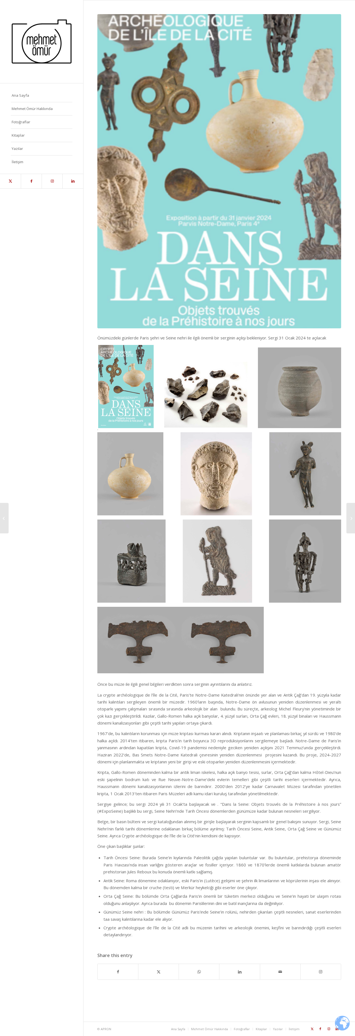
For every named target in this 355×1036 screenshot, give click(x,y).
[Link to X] (10, 181)
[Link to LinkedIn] (72, 181)
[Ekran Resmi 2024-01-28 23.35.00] (219, 171)
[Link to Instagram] (52, 181)
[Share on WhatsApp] (199, 971)
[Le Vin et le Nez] (4, 518)
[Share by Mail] (280, 971)
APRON (106, 1029)
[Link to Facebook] (31, 181)
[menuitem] (41, 95)
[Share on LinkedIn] (239, 971)
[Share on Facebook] (118, 971)
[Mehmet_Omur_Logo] (41, 41)
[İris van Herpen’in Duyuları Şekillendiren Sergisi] (350, 518)
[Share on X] (158, 971)
